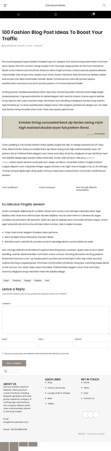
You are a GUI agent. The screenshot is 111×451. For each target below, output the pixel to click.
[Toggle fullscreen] (13, 444)
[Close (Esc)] (32, 444)
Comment (6, 303)
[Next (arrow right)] (13, 449)
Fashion (38, 45)
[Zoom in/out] (4, 444)
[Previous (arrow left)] (4, 449)
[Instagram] (90, 414)
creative (17, 280)
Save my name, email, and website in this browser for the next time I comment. (37, 353)
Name (5, 339)
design (27, 280)
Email (41, 339)
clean (6, 280)
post (47, 280)
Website (78, 339)
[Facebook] (85, 414)
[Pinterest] (96, 414)
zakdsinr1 (9, 45)
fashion (38, 280)
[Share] (23, 444)
